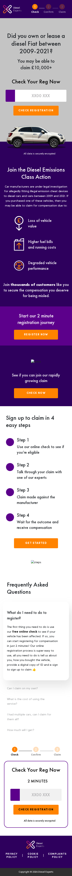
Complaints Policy (57, 855)
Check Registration (35, 110)
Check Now (36, 393)
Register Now (36, 334)
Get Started (36, 543)
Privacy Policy (12, 855)
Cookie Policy (33, 855)
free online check (24, 631)
